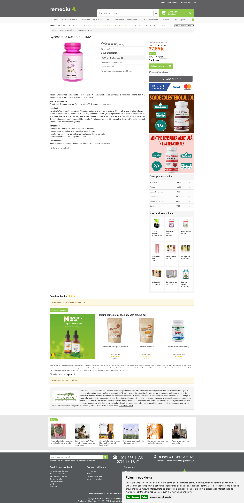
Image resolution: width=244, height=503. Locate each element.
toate (58, 25)
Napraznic (154, 182)
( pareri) (120, 45)
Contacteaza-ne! (56, 481)
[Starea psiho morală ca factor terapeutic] (155, 431)
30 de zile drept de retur (59, 471)
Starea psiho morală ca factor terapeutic (157, 442)
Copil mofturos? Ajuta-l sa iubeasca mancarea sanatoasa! (85, 443)
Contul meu (91, 471)
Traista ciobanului (157, 201)
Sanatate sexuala (66, 30)
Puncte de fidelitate (57, 474)
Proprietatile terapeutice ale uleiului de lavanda (61, 442)
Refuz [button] (144, 497)
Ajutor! (89, 474)
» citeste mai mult (126, 406)
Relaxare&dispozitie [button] (151, 20)
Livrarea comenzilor (94, 476)
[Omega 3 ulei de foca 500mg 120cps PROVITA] (179, 330)
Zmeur (152, 187)
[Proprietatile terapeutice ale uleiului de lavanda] (58, 431)
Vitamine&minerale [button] (69, 20)
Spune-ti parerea (59, 310)
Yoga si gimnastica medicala (180, 442)
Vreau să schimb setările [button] (160, 497)
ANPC (52, 484)
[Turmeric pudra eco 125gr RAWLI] (147, 330)
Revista (54, 420)
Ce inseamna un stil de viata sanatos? (133, 442)
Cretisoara (154, 197)
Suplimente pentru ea (83, 30)
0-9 (64, 25)
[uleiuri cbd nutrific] (72, 336)
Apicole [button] (54, 20)
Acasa (53, 30)
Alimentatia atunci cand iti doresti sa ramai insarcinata (109, 443)
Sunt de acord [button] (133, 497)
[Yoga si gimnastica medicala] (179, 431)
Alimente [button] (166, 20)
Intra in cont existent (170, 2)
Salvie (152, 206)
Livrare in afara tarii (94, 479)
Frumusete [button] (97, 20)
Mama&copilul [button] (133, 20)
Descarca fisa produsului (61, 148)
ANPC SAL (54, 486)
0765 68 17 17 (173, 78)
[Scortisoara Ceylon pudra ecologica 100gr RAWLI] (115, 330)
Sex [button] (175, 20)
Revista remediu (56, 479)
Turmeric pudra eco (147, 346)
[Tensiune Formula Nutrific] (171, 153)
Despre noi (128, 471)
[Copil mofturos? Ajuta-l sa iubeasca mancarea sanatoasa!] (82, 431)
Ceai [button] (107, 20)
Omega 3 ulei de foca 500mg (178, 346)
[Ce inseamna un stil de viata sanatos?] (131, 431)
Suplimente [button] (85, 20)
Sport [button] (182, 20)
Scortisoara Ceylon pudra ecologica (115, 346)
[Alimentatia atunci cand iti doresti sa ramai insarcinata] (106, 431)
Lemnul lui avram (156, 192)
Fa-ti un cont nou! (188, 2)
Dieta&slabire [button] (118, 20)
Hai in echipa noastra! (58, 476)
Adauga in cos (159, 66)
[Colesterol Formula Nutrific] (171, 113)
